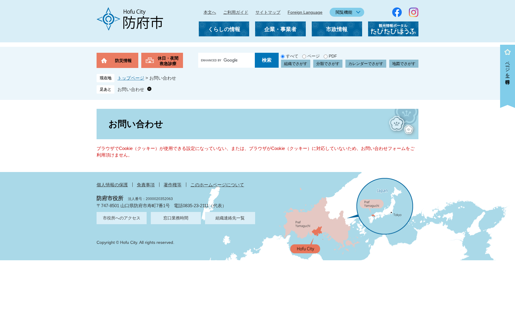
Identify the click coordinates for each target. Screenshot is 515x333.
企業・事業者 (280, 29)
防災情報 (123, 60)
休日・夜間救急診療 (168, 61)
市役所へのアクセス (121, 218)
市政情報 (337, 29)
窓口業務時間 (175, 218)
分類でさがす (327, 63)
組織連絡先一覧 (230, 218)
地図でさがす (403, 63)
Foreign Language (305, 12)
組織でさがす (295, 63)
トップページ (130, 77)
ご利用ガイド (235, 12)
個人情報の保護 (112, 184)
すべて (292, 56)
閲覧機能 (344, 12)
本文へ (210, 12)
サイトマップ (267, 12)
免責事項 (146, 184)
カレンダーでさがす (365, 63)
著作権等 (173, 184)
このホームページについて (217, 184)
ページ (313, 56)
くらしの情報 (224, 29)
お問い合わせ (130, 89)
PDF (333, 56)
